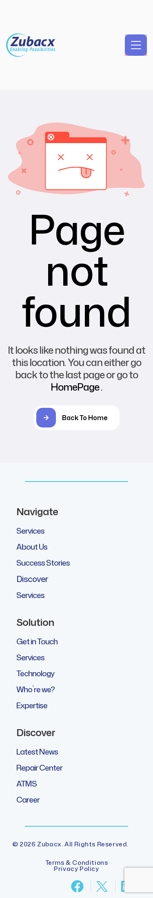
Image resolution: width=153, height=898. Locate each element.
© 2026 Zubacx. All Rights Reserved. (70, 844)
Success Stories (43, 562)
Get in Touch (37, 641)
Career (28, 799)
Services (30, 530)
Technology (35, 673)
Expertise (31, 705)
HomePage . (76, 387)
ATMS (26, 783)
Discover (32, 578)
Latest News (37, 751)
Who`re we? (35, 689)
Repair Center (39, 767)
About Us (31, 546)
